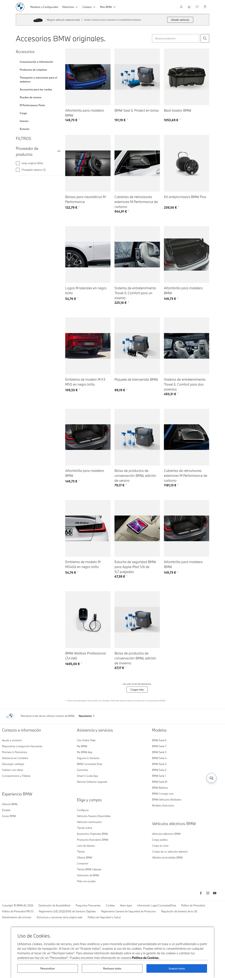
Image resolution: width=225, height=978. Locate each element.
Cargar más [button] (137, 689)
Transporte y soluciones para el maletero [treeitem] (38, 79)
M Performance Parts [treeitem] (32, 105)
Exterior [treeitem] (24, 129)
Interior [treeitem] (24, 121)
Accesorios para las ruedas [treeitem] (36, 89)
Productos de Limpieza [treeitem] (33, 69)
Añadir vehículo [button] (180, 19)
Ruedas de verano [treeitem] (30, 97)
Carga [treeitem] (23, 113)
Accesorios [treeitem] (25, 51)
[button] (205, 38)
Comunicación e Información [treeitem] (36, 61)
